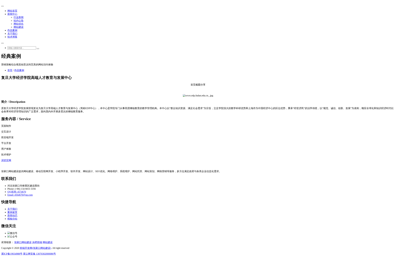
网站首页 (12, 10)
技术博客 (12, 36)
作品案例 (12, 30)
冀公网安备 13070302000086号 (39, 253)
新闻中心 (12, 14)
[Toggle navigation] (2, 6)
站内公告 (19, 20)
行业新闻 (19, 17)
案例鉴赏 (12, 212)
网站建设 (19, 27)
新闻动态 (12, 215)
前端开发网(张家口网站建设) (35, 248)
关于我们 (12, 33)
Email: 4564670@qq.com (20, 195)
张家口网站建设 (23, 242)
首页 (9, 70)
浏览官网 (6, 160)
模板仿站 (12, 218)
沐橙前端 (37, 242)
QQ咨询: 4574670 (16, 191)
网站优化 (19, 23)
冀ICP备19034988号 (11, 253)
